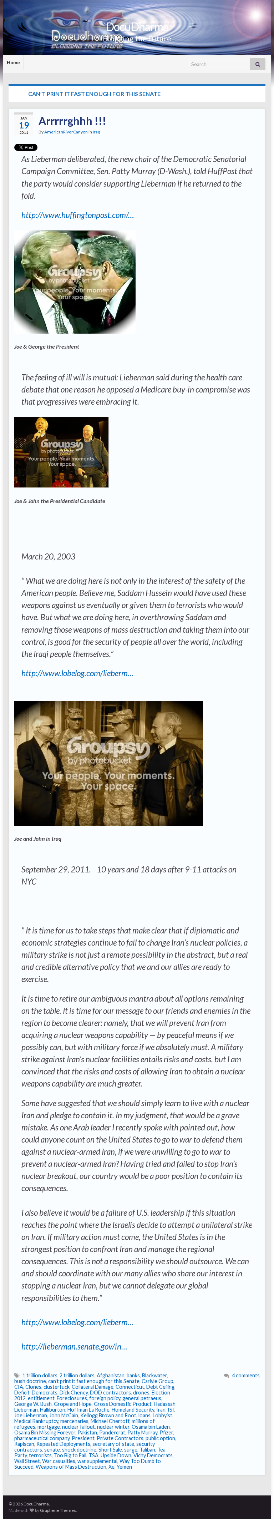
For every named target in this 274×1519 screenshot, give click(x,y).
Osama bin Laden (151, 1427)
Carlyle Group (157, 1381)
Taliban (147, 1450)
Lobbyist (162, 1415)
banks (133, 1375)
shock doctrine (79, 1450)
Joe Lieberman (30, 1415)
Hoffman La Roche (88, 1410)
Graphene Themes (58, 1510)
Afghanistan (111, 1375)
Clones (33, 1387)
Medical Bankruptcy (36, 1421)
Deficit (22, 1392)
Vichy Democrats (153, 1455)
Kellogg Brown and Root (108, 1415)
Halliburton (52, 1410)
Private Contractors (120, 1438)
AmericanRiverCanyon (66, 132)
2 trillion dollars (77, 1375)
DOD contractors (110, 1392)
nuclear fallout (78, 1427)
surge (130, 1450)
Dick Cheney (74, 1392)
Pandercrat (112, 1432)
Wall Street (27, 1461)
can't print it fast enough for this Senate (93, 1381)
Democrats (44, 1392)
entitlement (41, 1398)
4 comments (246, 1375)
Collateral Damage (92, 1387)
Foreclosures (72, 1398)
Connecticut (130, 1387)
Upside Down (116, 1455)
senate (52, 1450)
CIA (18, 1387)
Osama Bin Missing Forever (44, 1432)
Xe (111, 1467)
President (83, 1438)
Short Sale (110, 1450)
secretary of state (113, 1444)
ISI (171, 1410)
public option (160, 1438)
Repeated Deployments (63, 1444)
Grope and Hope (73, 1404)
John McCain (63, 1415)
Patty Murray (142, 1432)
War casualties (58, 1461)
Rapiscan (24, 1444)
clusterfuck (57, 1387)
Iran (161, 1410)
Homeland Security (133, 1410)
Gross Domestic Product (123, 1404)
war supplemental (97, 1461)
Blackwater (154, 1375)
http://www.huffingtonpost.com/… (77, 215)
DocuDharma (137, 27)
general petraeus (141, 1398)
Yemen (124, 1467)
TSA (93, 1455)
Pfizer (166, 1432)
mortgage (48, 1427)
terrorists (40, 1455)
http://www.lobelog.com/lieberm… (77, 673)
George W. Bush (33, 1404)
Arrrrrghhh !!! (72, 120)
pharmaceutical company (42, 1438)
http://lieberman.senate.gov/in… (74, 1346)
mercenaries (74, 1421)
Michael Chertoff (110, 1421)
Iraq (96, 132)
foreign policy (104, 1398)
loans (144, 1415)
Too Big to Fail (70, 1455)
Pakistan (87, 1432)
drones (141, 1392)
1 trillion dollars (39, 1375)
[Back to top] (258, 1503)
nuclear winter (113, 1427)
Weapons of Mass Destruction (71, 1467)
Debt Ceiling (160, 1387)
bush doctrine (30, 1381)
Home (13, 62)
